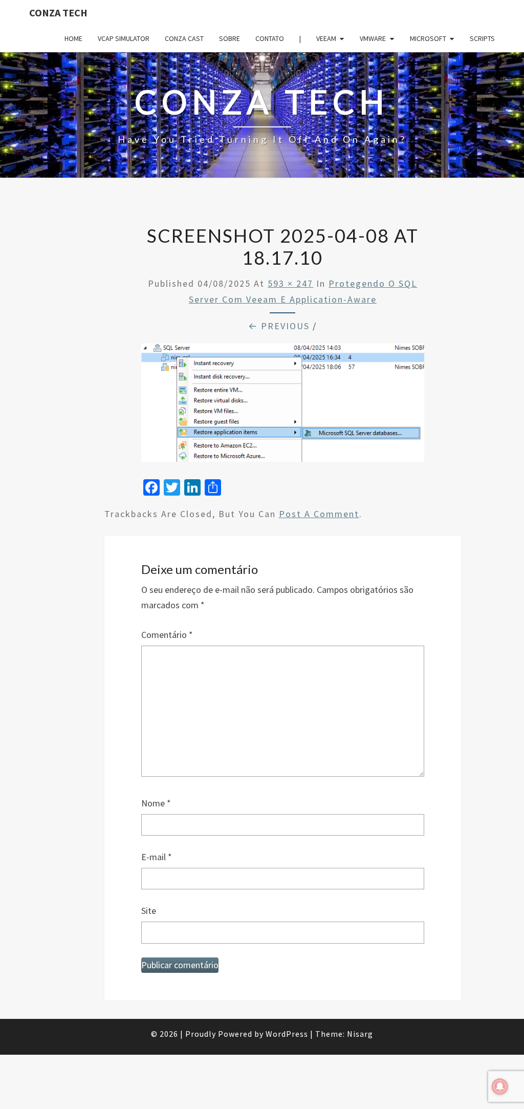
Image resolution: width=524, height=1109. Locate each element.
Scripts (482, 38)
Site (148, 910)
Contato (269, 38)
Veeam (326, 38)
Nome (156, 803)
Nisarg (360, 1034)
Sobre (229, 38)
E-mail (156, 857)
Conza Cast (184, 38)
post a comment (319, 514)
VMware (373, 38)
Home (73, 38)
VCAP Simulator (123, 38)
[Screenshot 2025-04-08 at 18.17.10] (282, 406)
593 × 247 (290, 283)
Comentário (167, 635)
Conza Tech (58, 12)
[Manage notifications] (500, 1086)
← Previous (279, 326)
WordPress (287, 1034)
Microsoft (428, 38)
